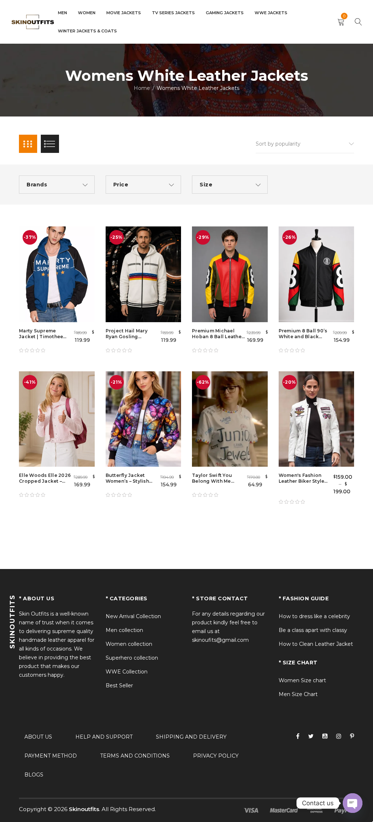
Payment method (50, 755)
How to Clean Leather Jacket (316, 644)
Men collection (124, 630)
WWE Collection (127, 671)
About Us (38, 737)
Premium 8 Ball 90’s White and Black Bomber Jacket (303, 336)
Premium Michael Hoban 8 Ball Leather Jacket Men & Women (218, 336)
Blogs (33, 774)
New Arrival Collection (133, 616)
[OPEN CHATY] (352, 803)
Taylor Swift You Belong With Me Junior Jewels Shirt (215, 481)
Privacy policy (216, 755)
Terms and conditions (135, 755)
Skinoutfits (84, 809)
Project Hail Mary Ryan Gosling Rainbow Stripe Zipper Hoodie (127, 339)
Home (142, 88)
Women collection (129, 644)
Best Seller (119, 685)
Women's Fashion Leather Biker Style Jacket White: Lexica (304, 481)
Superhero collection (132, 658)
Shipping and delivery (191, 737)
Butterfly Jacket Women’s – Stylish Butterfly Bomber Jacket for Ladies (127, 484)
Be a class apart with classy (313, 630)
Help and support (104, 737)
